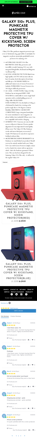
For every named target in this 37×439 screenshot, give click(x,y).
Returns (23, 289)
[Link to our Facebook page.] (11, 294)
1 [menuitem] (16, 436)
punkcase (30, 298)
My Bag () (32, 6)
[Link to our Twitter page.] (16, 294)
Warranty (29, 292)
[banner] (18, 13)
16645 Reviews (14, 308)
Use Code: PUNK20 (25, 2)
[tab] (5, 316)
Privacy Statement (17, 292)
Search (6, 289)
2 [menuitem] (18, 436)
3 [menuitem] (20, 436)
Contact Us (14, 289)
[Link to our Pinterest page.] (25, 294)
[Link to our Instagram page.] (21, 294)
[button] (10, 338)
